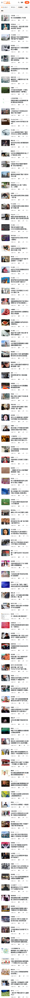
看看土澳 (13, 593)
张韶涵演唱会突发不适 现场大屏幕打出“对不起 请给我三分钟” (19, 303)
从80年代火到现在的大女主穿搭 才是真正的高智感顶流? (19, 814)
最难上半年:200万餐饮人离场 (19, 512)
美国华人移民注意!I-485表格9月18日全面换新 (19, 606)
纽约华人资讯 (14, 540)
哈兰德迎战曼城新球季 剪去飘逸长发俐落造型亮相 (19, 774)
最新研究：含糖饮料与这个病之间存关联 (19, 80)
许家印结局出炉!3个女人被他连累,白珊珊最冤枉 (19, 564)
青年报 (12, 256)
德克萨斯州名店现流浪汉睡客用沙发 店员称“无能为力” (19, 281)
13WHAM (13, 172)
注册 (27, 2)
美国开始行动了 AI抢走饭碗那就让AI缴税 (20, 48)
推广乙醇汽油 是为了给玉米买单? (19, 554)
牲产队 (12, 990)
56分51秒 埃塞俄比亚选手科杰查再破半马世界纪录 (19, 846)
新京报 (12, 739)
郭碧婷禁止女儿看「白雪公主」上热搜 (19, 186)
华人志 (12, 832)
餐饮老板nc (13, 510)
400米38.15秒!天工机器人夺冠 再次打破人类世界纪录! (19, 920)
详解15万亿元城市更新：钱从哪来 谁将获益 (19, 59)
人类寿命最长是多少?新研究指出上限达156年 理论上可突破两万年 (19, 440)
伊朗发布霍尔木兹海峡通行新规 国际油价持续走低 (19, 101)
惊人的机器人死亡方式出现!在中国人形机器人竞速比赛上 (20, 492)
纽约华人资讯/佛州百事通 (16, 665)
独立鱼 (12, 614)
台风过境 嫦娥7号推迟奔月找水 (19, 721)
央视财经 (13, 288)
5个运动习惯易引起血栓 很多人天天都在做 (19, 503)
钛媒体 (12, 457)
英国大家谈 (13, 404)
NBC (12, 66)
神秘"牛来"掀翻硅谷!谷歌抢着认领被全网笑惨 (20, 731)
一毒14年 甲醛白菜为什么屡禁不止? (20, 994)
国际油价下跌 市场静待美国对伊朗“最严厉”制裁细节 (19, 38)
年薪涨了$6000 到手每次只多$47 (19, 122)
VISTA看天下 (14, 885)
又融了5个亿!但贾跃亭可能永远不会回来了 (19, 856)
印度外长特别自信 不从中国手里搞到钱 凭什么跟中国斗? (19, 710)
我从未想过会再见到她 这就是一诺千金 (19, 196)
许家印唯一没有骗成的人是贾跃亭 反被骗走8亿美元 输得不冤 (19, 984)
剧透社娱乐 (13, 341)
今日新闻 (20, 7)
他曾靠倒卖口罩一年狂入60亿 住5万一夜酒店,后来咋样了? (19, 636)
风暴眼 (12, 87)
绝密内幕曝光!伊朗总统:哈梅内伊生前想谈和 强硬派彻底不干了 (19, 942)
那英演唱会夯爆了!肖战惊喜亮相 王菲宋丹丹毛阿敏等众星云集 (20, 899)
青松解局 (13, 351)
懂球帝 (12, 770)
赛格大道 (13, 140)
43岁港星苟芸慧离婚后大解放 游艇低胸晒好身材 (19, 344)
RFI (11, 781)
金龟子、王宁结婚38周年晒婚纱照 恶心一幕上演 (19, 596)
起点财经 (13, 45)
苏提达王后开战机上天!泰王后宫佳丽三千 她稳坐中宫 (20, 679)
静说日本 (13, 969)
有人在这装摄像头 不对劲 (18, 18)
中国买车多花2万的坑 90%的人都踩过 (19, 238)
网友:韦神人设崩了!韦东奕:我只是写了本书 (19, 397)
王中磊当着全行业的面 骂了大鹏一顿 (19, 930)
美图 (2, 10)
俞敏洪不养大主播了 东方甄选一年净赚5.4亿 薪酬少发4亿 (19, 763)
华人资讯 (13, 130)
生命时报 (13, 499)
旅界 (12, 373)
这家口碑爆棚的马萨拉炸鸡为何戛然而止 (19, 323)
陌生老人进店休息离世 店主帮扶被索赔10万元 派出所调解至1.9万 (20, 743)
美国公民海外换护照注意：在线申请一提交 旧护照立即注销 (19, 217)
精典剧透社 (13, 362)
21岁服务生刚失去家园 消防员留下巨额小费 (20, 207)
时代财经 (13, 760)
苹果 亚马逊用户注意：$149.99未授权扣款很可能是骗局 (19, 229)
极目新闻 (13, 447)
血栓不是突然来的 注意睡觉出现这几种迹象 (19, 312)
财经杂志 (13, 56)
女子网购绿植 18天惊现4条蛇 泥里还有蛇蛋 (19, 450)
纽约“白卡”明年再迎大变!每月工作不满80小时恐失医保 (19, 543)
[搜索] (18, 2)
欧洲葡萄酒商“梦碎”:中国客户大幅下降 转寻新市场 (19, 825)
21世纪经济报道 (14, 98)
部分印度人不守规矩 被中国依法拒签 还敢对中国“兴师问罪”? (19, 429)
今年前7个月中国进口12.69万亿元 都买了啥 (19, 291)
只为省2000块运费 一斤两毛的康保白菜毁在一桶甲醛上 (19, 91)
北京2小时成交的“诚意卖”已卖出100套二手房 (19, 249)
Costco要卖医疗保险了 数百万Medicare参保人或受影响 (19, 133)
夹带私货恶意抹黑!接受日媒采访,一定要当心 (20, 626)
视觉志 (12, 802)
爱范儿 (12, 582)
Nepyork (13, 161)
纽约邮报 (13, 938)
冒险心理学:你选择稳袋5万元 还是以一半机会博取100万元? (19, 752)
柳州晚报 (13, 874)
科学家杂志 (13, 24)
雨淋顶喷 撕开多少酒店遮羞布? (19, 376)
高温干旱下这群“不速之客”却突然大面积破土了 (19, 334)
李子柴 (12, 478)
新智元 (12, 728)
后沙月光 (13, 572)
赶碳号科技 (13, 644)
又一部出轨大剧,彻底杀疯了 (19, 616)
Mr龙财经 (13, 519)
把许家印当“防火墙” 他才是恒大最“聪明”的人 (19, 522)
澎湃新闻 (13, 383)
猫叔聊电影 (13, 895)
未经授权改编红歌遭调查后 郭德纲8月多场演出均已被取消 (19, 784)
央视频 (12, 193)
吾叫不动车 (13, 235)
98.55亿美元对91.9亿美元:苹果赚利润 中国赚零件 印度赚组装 (19, 690)
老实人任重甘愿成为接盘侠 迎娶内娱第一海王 (19, 365)
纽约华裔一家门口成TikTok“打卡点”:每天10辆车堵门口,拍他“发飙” (19, 669)
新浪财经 (13, 927)
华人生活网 (13, 204)
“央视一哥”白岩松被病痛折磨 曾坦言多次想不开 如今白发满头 (19, 700)
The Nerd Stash (14, 119)
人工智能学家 (14, 436)
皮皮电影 (13, 415)
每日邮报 (13, 654)
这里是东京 (13, 623)
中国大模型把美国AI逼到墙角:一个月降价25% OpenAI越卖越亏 (20, 963)
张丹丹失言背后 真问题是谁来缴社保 (19, 143)
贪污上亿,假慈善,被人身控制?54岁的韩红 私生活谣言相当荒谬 (20, 419)
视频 (26, 7)
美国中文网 (13, 77)
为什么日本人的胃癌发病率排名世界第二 (19, 972)
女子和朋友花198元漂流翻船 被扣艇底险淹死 (19, 386)
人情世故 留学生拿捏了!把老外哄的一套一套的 (19, 407)
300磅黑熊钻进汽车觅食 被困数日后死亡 (19, 69)
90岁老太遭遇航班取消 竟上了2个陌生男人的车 (20, 154)
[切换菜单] (2, 2)
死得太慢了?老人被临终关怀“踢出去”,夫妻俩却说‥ (19, 657)
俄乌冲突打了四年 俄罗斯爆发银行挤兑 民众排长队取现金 (19, 355)
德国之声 (13, 718)
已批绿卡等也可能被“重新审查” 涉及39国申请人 (19, 165)
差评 (12, 550)
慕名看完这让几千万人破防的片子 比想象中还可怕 (19, 888)
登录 (22, 2)
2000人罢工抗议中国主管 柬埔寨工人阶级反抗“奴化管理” (19, 835)
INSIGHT (13, 182)
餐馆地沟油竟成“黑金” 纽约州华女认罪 (19, 175)
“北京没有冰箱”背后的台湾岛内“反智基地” (19, 575)
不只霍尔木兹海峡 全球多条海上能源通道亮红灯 (19, 795)
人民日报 (13, 15)
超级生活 (13, 151)
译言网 (12, 675)
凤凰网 (12, 425)
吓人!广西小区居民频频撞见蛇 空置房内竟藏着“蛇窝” (20, 877)
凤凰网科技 (13, 246)
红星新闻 (13, 299)
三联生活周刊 (14, 811)
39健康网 (13, 309)
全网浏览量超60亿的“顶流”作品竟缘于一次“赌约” (19, 260)
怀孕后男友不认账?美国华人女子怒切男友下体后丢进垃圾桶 (19, 533)
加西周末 (13, 109)
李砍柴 (12, 394)
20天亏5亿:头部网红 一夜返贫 (19, 804)
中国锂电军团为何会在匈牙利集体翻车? (19, 647)
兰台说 (12, 959)
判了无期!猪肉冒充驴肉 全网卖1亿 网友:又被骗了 (19, 481)
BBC (12, 749)
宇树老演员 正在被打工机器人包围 (19, 460)
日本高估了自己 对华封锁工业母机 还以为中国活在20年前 (19, 867)
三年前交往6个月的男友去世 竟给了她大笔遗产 (19, 112)
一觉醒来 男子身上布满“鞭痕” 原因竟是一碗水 (19, 471)
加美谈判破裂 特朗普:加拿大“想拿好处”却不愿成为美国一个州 (19, 910)
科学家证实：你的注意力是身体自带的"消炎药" (19, 27)
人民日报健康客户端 (15, 948)
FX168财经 (13, 35)
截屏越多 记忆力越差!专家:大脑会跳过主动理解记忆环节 (19, 951)
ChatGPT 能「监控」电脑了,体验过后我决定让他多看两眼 (19, 585)
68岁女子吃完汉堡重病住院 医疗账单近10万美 (20, 270)
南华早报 (13, 821)
